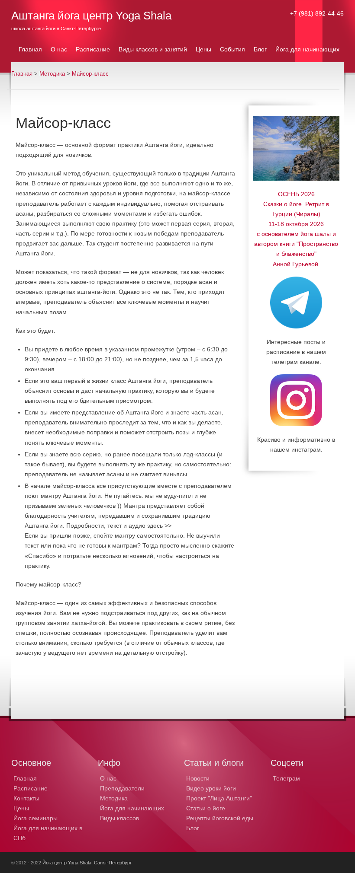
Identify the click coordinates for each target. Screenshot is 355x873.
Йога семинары (35, 818)
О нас (108, 778)
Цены (21, 808)
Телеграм (286, 778)
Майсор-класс (90, 74)
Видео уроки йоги (211, 788)
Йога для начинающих (132, 808)
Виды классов (119, 818)
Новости (198, 778)
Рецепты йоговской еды (219, 818)
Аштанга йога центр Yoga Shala (91, 15)
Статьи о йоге (205, 808)
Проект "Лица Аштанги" (219, 798)
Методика (52, 74)
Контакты (26, 798)
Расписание (30, 788)
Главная (21, 74)
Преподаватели (122, 788)
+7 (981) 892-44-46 (317, 13)
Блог (192, 828)
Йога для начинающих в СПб (47, 833)
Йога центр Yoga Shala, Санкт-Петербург (87, 862)
